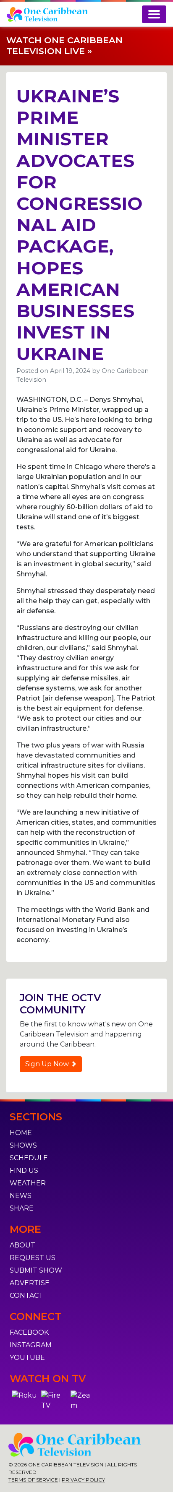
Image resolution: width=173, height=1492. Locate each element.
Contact (26, 1295)
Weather (28, 1183)
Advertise (30, 1283)
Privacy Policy (83, 1479)
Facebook (29, 1332)
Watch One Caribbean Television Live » (64, 45)
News (20, 1196)
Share (22, 1208)
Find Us (24, 1170)
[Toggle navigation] (154, 14)
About (22, 1245)
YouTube (27, 1358)
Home (21, 1133)
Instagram (31, 1345)
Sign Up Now (48, 1064)
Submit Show (36, 1270)
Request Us (32, 1258)
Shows (23, 1145)
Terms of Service (33, 1479)
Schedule (29, 1158)
